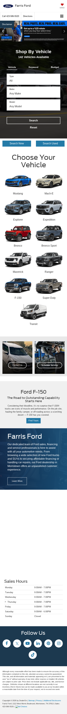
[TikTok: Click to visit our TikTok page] (33, 655)
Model (12, 102)
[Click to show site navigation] (62, 16)
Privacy (39, 700)
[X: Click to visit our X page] (17, 644)
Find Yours (33, 420)
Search (33, 120)
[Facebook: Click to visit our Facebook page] (7, 644)
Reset (33, 127)
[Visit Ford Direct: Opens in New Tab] (21, 706)
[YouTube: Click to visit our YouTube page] (27, 644)
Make (11, 89)
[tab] (12, 66)
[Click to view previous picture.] (5, 31)
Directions (28, 16)
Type (11, 76)
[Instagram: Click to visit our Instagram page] (59, 644)
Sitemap (31, 700)
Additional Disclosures (52, 700)
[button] (10, 16)
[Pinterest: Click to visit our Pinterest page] (48, 644)
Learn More (17, 481)
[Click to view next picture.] (62, 31)
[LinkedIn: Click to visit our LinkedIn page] (38, 644)
